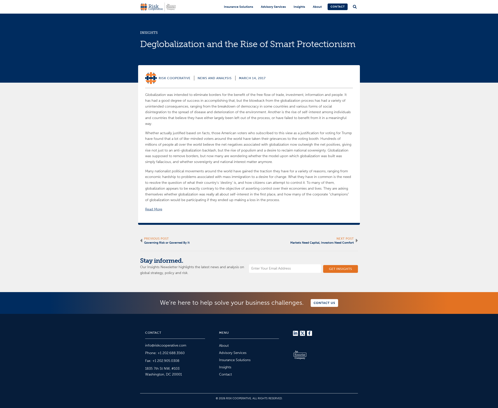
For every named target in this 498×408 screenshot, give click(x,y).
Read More (153, 209)
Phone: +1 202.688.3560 (165, 353)
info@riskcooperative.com (165, 345)
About (317, 7)
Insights (299, 7)
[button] (355, 7)
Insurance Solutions (238, 7)
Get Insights (340, 269)
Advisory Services (273, 7)
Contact (338, 6)
